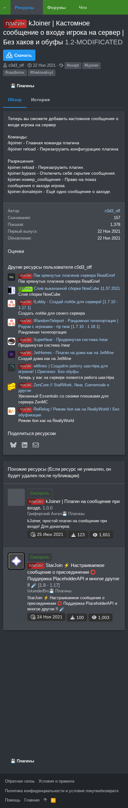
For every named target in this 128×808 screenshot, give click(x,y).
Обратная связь (20, 781)
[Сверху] (45, 800)
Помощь (13, 800)
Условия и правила (56, 781)
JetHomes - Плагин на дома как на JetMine (67, 352)
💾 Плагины (73, 513)
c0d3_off (16, 65)
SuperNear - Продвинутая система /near (64, 339)
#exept (73, 65)
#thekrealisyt (41, 72)
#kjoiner (91, 65)
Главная (31, 800)
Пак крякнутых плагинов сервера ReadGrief (67, 275)
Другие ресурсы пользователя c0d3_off (50, 267)
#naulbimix (15, 72)
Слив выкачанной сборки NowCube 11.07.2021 (70, 288)
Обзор (15, 99)
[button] (39, 7)
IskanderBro (38, 591)
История (40, 99)
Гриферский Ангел (44, 513)
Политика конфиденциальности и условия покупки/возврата (61, 790)
